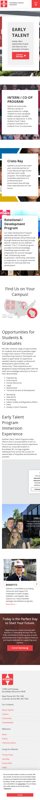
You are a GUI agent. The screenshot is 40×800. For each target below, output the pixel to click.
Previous (3, 584)
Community (7, 718)
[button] (36, 4)
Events (5, 738)
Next (36, 584)
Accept (20, 795)
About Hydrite (8, 710)
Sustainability (7, 722)
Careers (5, 714)
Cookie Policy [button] (22, 784)
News (4, 734)
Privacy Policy (7, 755)
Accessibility (7, 763)
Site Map (5, 759)
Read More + (11, 604)
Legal (4, 767)
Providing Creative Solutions (16, 4)
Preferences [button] (7, 788)
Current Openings (19, 56)
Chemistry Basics (9, 743)
